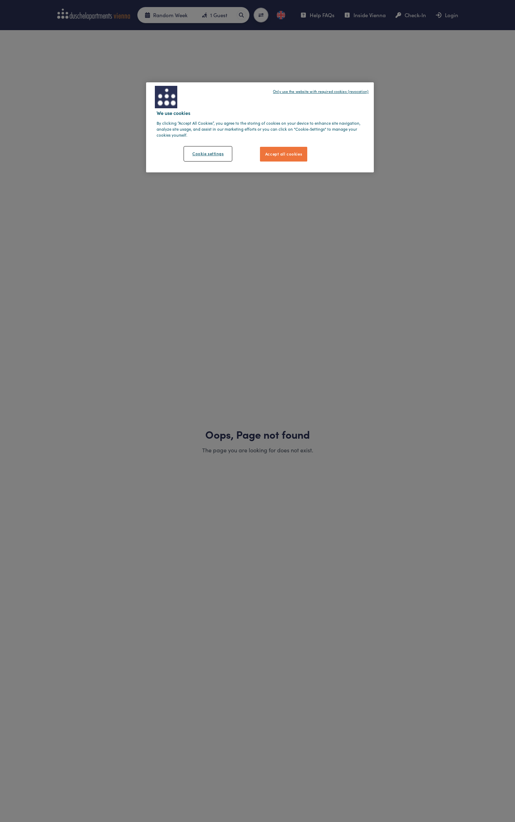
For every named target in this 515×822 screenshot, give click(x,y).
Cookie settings (208, 153)
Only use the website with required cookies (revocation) (321, 91)
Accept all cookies (283, 153)
